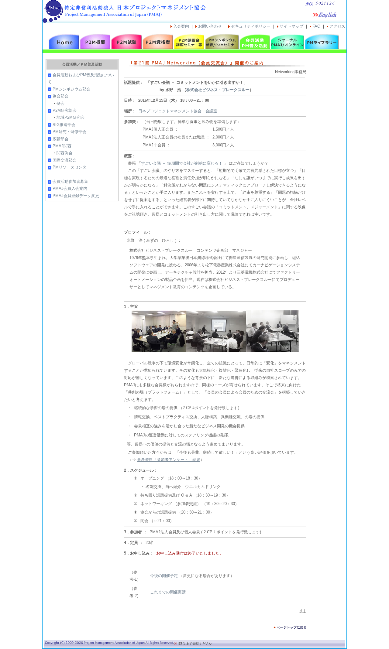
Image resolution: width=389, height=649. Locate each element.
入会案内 (181, 26)
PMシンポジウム (220, 41)
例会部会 (60, 96)
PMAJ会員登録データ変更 (76, 195)
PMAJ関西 (62, 146)
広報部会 (60, 139)
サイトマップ (291, 26)
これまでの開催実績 (168, 592)
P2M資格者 (158, 41)
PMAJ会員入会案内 (70, 188)
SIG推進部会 (64, 124)
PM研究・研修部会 (69, 131)
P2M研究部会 (65, 110)
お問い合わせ (210, 26)
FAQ (316, 26)
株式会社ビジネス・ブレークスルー (218, 89)
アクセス (337, 26)
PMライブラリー (320, 41)
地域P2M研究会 (70, 117)
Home (64, 41)
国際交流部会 (64, 160)
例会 (60, 103)
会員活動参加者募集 (70, 181)
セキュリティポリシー (250, 26)
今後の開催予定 (164, 575)
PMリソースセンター (71, 167)
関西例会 (64, 153)
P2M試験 (126, 41)
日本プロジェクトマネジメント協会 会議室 (177, 111)
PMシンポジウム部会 (71, 89)
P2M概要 (95, 41)
